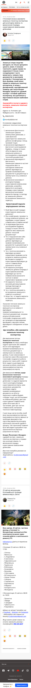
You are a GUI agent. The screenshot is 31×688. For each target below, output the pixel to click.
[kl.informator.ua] (3, 2)
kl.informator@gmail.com (15, 456)
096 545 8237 (18, 624)
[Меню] (29, 2)
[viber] (13, 671)
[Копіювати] (13, 40)
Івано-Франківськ (12, 679)
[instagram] (28, 671)
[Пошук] (24, 2)
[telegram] (8, 671)
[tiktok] (23, 671)
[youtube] (18, 671)
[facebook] (3, 671)
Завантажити (22, 685)
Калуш (21, 679)
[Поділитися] (9, 40)
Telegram (15, 612)
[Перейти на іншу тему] (20, 2)
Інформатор (7, 542)
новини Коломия (21, 648)
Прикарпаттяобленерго (8, 648)
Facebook (7, 612)
